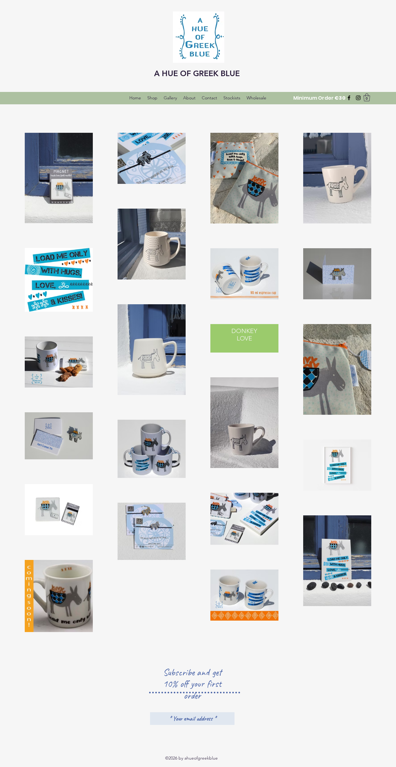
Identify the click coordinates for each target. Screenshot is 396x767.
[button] (367, 97)
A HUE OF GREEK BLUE (197, 73)
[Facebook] (349, 98)
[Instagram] (358, 98)
